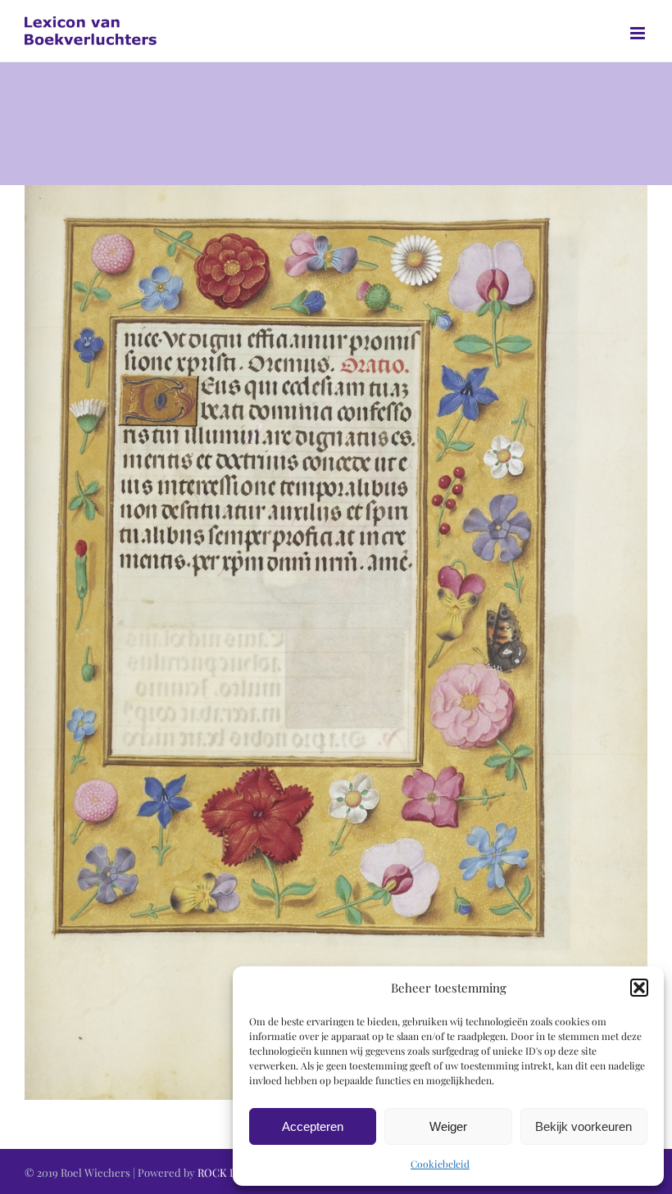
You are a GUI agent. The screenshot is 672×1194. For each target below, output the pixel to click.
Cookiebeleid (440, 1163)
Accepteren (312, 1126)
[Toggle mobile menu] (638, 33)
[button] (639, 987)
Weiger (448, 1126)
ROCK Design (230, 1172)
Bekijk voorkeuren (583, 1126)
